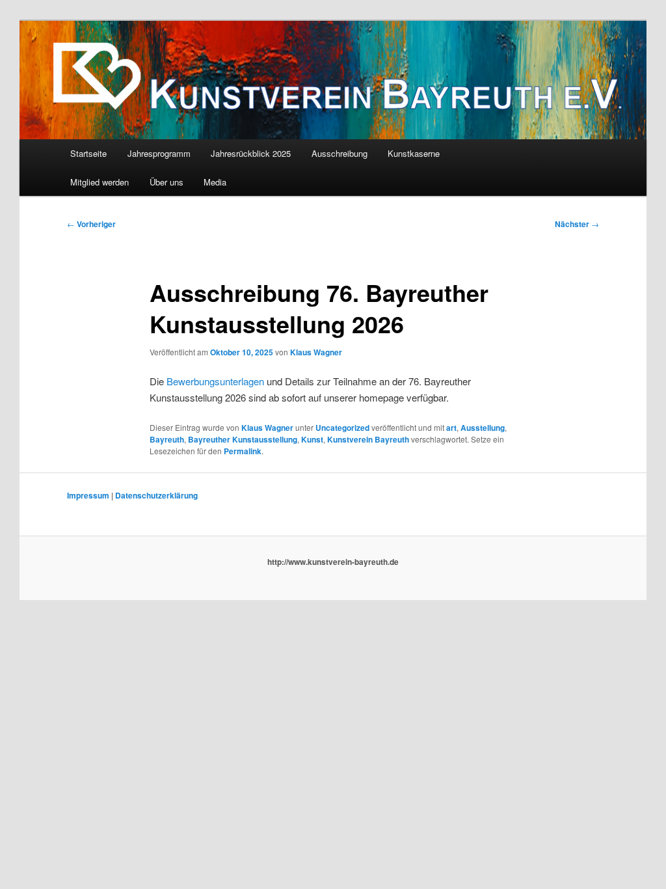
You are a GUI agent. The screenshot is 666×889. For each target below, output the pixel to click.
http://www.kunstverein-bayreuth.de (333, 562)
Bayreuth (167, 439)
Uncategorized (342, 427)
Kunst (312, 439)
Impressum (88, 495)
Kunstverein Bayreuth (368, 439)
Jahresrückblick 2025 (251, 153)
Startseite (88, 153)
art (451, 427)
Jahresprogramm (159, 153)
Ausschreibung (339, 153)
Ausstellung (482, 427)
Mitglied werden (99, 182)
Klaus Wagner (316, 352)
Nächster (577, 224)
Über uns (166, 182)
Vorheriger (91, 224)
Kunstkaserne (414, 153)
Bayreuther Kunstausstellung (242, 439)
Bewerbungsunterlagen (215, 381)
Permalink (242, 451)
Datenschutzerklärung (156, 495)
